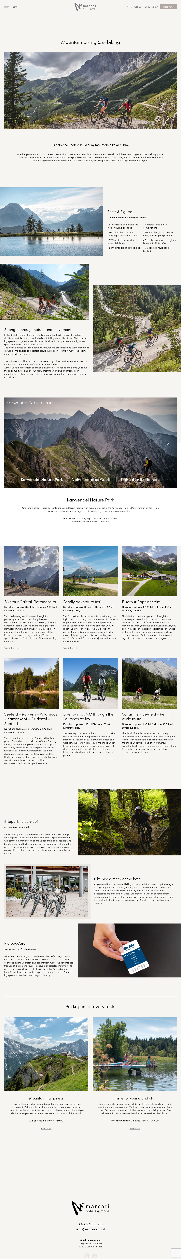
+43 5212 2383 (90, 1223)
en (128, 6)
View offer (46, 1128)
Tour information (12, 647)
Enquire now (151, 6)
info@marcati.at (90, 1229)
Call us (137, 6)
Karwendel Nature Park (42, 479)
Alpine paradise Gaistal (91, 479)
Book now (168, 6)
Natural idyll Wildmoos (140, 479)
